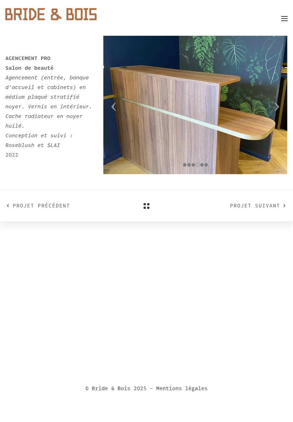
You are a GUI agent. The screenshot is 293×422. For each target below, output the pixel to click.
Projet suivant (255, 205)
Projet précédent (41, 205)
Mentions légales (182, 388)
